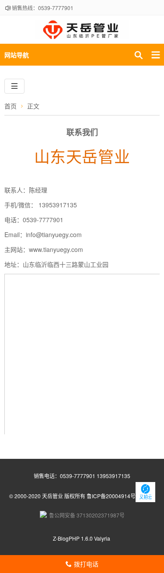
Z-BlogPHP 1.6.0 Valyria (81, 538)
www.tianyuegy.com (56, 249)
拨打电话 (82, 563)
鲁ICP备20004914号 (111, 496)
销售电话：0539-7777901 (64, 475)
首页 (10, 105)
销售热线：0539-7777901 (42, 7)
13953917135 (112, 475)
